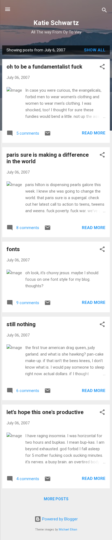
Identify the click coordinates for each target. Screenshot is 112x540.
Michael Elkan (68, 529)
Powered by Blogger (59, 519)
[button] (102, 67)
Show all (94, 50)
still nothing (21, 324)
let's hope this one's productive (45, 412)
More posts (56, 499)
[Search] (104, 11)
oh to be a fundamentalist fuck (44, 66)
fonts (13, 249)
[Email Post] (47, 135)
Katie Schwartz (56, 23)
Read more (93, 133)
